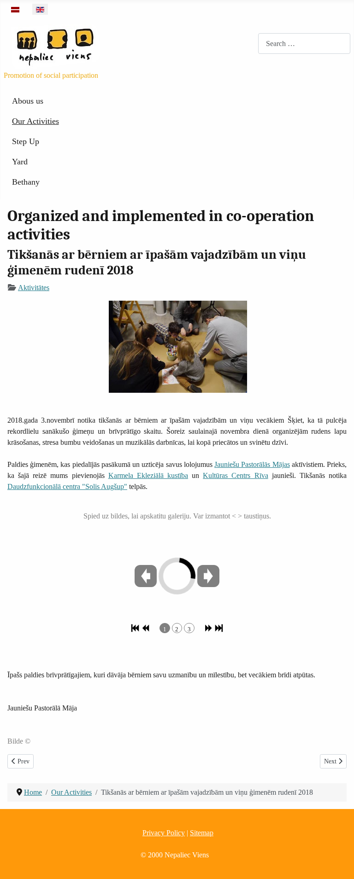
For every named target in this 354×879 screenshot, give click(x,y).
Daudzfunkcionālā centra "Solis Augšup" (67, 486)
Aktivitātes (33, 287)
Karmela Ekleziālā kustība (148, 475)
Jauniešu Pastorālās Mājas (251, 464)
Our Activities (35, 121)
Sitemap (201, 833)
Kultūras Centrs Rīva (235, 475)
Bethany (26, 181)
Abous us (27, 100)
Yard (20, 161)
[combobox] (304, 43)
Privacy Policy (163, 833)
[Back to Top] (338, 862)
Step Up (25, 141)
